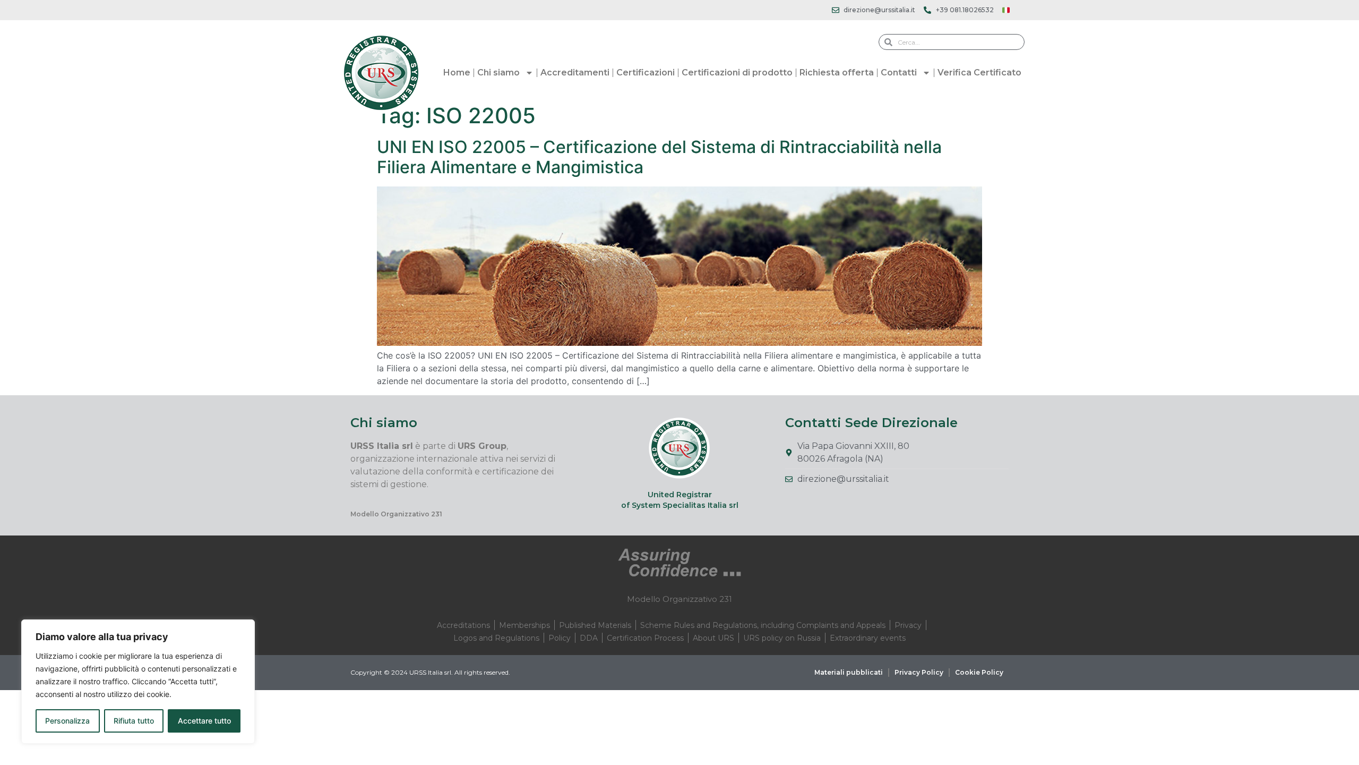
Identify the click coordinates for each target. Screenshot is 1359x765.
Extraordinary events (868, 638)
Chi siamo (498, 72)
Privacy (908, 625)
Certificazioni (645, 72)
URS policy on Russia (782, 638)
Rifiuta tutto (134, 720)
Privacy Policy (918, 672)
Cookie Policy (979, 672)
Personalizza (67, 720)
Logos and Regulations (496, 638)
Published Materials (595, 625)
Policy (559, 638)
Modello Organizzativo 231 (396, 514)
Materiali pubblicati (848, 672)
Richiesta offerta (836, 72)
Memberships (524, 625)
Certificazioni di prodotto (737, 72)
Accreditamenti (574, 72)
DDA (589, 638)
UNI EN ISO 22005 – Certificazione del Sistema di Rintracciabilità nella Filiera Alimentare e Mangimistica (659, 157)
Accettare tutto (204, 720)
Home (456, 72)
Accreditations (463, 625)
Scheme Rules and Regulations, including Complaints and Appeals (762, 625)
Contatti (899, 72)
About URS (713, 638)
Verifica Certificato (979, 72)
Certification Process (645, 638)
